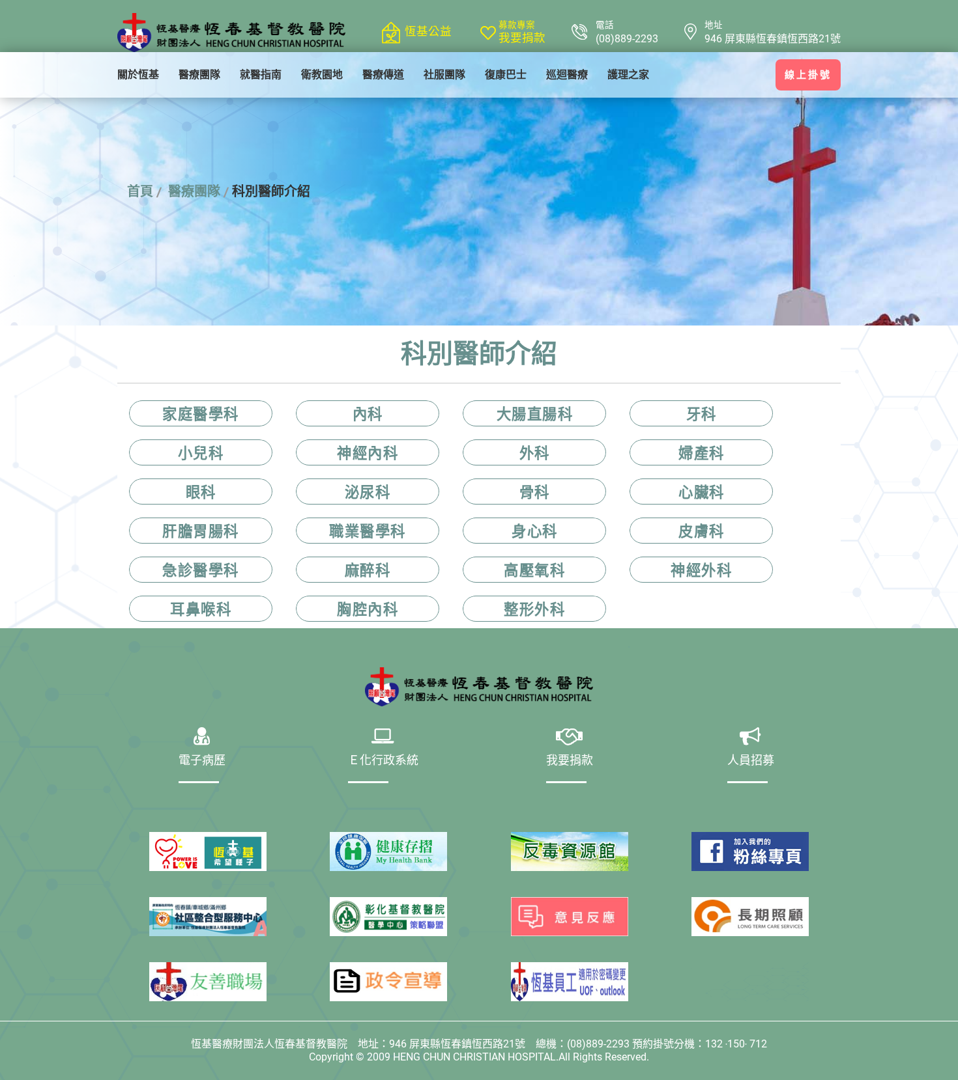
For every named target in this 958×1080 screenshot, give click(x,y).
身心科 (535, 531)
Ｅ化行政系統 (383, 762)
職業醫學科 (367, 531)
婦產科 (701, 453)
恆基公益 (428, 31)
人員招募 (750, 762)
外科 (534, 453)
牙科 (701, 414)
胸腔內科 (367, 609)
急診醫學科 (200, 570)
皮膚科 (701, 531)
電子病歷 (202, 762)
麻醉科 (368, 570)
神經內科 (367, 453)
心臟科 (701, 492)
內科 (368, 414)
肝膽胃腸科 (200, 531)
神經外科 (701, 570)
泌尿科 (368, 492)
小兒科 (201, 453)
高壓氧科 (534, 570)
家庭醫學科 (200, 414)
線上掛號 (808, 75)
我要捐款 (522, 37)
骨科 (534, 492)
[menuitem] (138, 75)
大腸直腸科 (535, 414)
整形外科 (534, 609)
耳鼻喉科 (200, 609)
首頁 (140, 191)
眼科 (201, 492)
